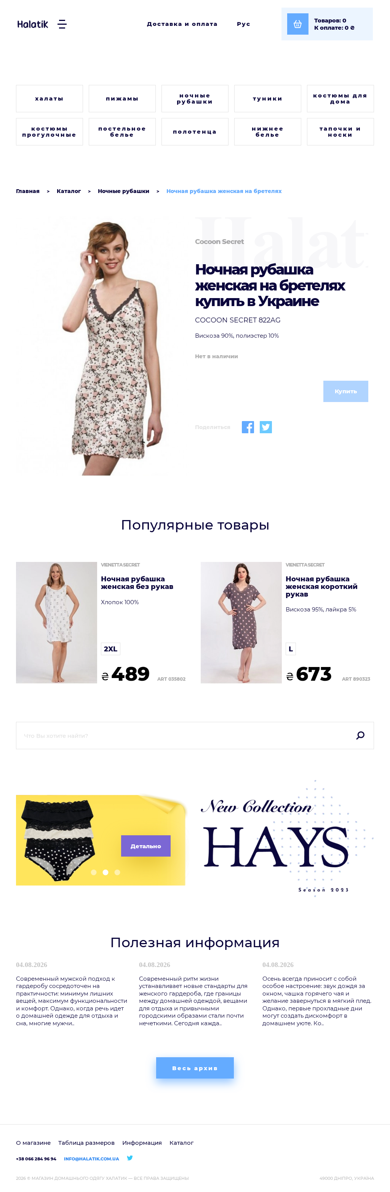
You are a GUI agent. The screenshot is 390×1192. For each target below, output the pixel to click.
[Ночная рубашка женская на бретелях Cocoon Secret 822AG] (102, 346)
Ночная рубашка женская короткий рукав (322, 587)
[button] (91, 872)
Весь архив (195, 1068)
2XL (110, 649)
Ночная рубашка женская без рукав (137, 583)
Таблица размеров (86, 1142)
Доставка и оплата (182, 23)
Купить (346, 391)
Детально (146, 846)
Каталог (181, 1142)
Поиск (360, 735)
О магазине (33, 1142)
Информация (142, 1142)
